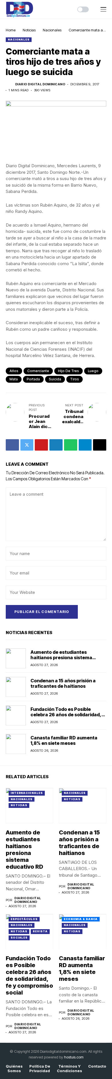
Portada (33, 379)
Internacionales (27, 792)
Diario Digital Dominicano (40, 84)
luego (93, 371)
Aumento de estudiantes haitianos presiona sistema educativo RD (61, 657)
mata (13, 379)
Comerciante (38, 371)
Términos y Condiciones (69, 1068)
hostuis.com (74, 1057)
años (13, 371)
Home (11, 30)
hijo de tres (68, 371)
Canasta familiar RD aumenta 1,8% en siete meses (63, 740)
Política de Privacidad (39, 1068)
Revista (40, 931)
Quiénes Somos (14, 1068)
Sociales (19, 937)
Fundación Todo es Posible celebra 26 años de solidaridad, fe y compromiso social (65, 714)
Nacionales (52, 30)
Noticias (29, 30)
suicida (55, 379)
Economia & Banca (81, 919)
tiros (74, 379)
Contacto (97, 1066)
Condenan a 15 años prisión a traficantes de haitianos (63, 683)
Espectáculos (24, 919)
